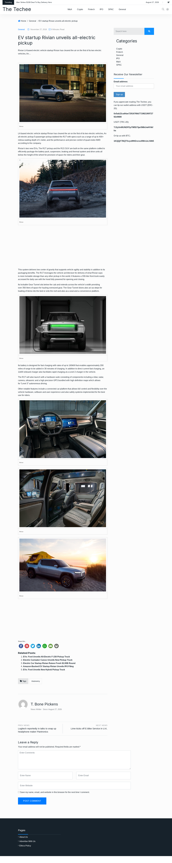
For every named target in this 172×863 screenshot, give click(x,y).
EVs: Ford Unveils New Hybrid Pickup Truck (44, 670)
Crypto (80, 9)
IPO (101, 9)
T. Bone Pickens (44, 704)
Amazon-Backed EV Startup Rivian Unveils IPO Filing (48, 666)
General (122, 9)
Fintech (91, 9)
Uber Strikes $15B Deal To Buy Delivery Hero (34, 2)
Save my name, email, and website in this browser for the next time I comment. (55, 792)
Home (23, 21)
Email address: (121, 82)
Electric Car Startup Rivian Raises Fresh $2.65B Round (49, 663)
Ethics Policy (25, 846)
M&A (70, 9)
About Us (23, 837)
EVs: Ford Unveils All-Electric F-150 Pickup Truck (46, 657)
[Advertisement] (62, 248)
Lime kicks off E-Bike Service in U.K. (89, 728)
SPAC (111, 9)
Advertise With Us (27, 841)
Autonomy (35, 681)
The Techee (17, 9)
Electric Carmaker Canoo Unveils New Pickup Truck (47, 660)
